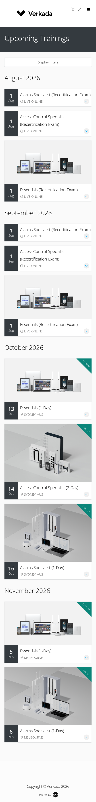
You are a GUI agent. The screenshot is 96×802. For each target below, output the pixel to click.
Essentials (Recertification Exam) (49, 189)
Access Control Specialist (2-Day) (49, 487)
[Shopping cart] (74, 9)
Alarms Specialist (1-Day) (42, 567)
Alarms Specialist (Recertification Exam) (55, 94)
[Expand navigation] (88, 10)
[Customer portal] (81, 9)
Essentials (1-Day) (35, 407)
